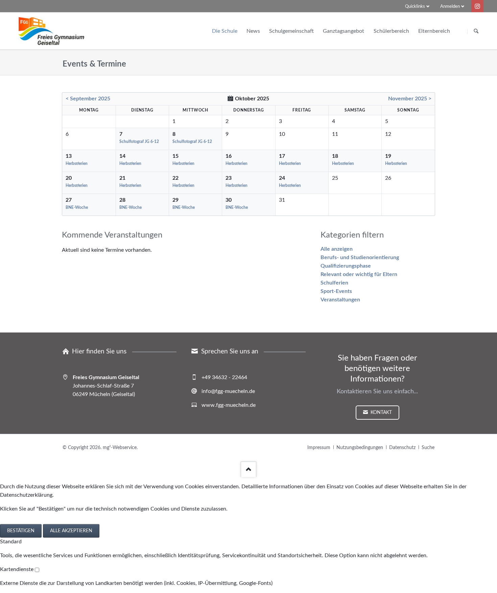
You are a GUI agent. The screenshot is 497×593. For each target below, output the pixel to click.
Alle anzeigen (337, 249)
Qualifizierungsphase (346, 266)
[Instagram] (477, 6)
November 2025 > (409, 98)
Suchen (476, 31)
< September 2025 (88, 98)
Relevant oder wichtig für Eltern (359, 274)
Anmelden (450, 6)
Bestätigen (20, 530)
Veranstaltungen (340, 299)
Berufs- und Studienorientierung (360, 257)
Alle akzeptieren (71, 530)
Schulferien (334, 283)
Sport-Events (336, 291)
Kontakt (380, 412)
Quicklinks (415, 6)
